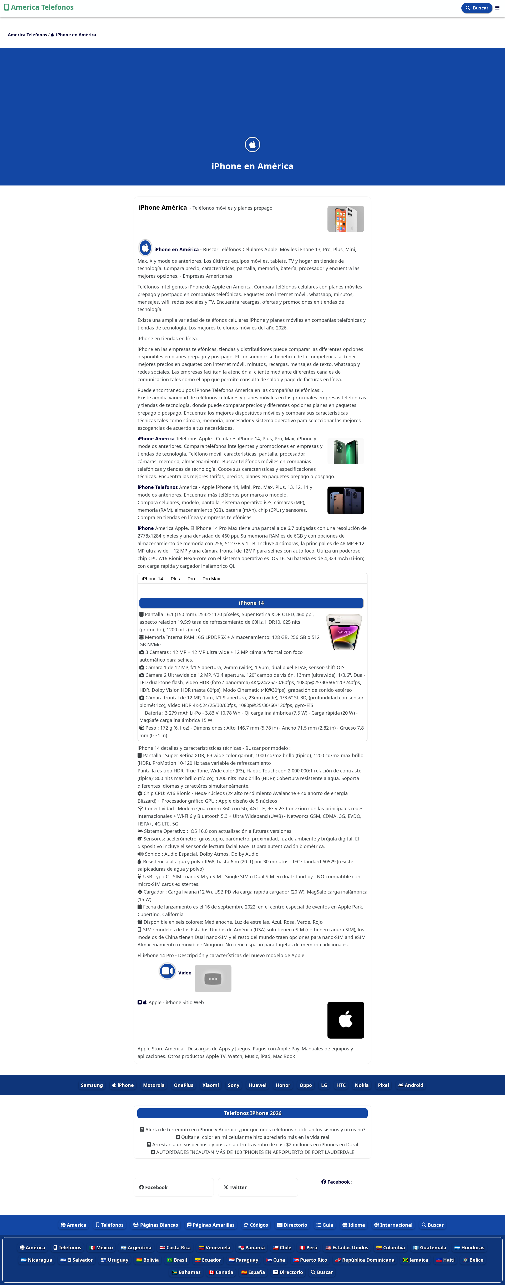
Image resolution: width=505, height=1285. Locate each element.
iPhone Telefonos (158, 487)
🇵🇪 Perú (308, 1247)
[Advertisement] (252, 95)
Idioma (356, 1225)
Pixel (383, 1085)
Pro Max (211, 578)
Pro (191, 578)
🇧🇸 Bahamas (186, 1272)
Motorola (154, 1085)
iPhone (146, 528)
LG (324, 1085)
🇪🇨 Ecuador (208, 1260)
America (75, 1225)
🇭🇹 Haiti (445, 1260)
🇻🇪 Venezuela (214, 1247)
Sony (233, 1085)
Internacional (395, 1225)
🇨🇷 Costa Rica (175, 1247)
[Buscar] (468, 8)
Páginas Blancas (158, 1225)
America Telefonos (42, 7)
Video (184, 972)
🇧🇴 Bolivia (147, 1260)
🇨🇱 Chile (282, 1247)
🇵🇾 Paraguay (243, 1260)
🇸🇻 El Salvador (76, 1260)
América (34, 1247)
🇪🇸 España (253, 1272)
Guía (327, 1225)
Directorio (294, 1225)
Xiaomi (211, 1085)
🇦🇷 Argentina (136, 1247)
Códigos (258, 1225)
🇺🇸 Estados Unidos (346, 1247)
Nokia (362, 1085)
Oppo (306, 1085)
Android (413, 1085)
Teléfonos (112, 1225)
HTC (341, 1085)
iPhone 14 (152, 578)
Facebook (156, 1187)
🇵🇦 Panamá (251, 1247)
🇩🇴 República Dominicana (365, 1260)
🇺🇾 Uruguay (114, 1260)
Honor (283, 1085)
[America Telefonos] (497, 7)
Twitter (234, 1187)
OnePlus (183, 1085)
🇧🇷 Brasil (177, 1260)
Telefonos (69, 1247)
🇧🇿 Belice (472, 1260)
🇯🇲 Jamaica (415, 1260)
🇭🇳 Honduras (469, 1247)
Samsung (92, 1085)
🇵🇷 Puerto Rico (310, 1260)
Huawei (257, 1085)
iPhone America (157, 438)
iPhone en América (176, 249)
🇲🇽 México (101, 1247)
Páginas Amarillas (213, 1225)
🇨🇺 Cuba (275, 1260)
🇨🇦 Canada (221, 1272)
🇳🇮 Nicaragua (36, 1260)
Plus (175, 578)
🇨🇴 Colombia (390, 1247)
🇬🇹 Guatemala (429, 1247)
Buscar (481, 8)
